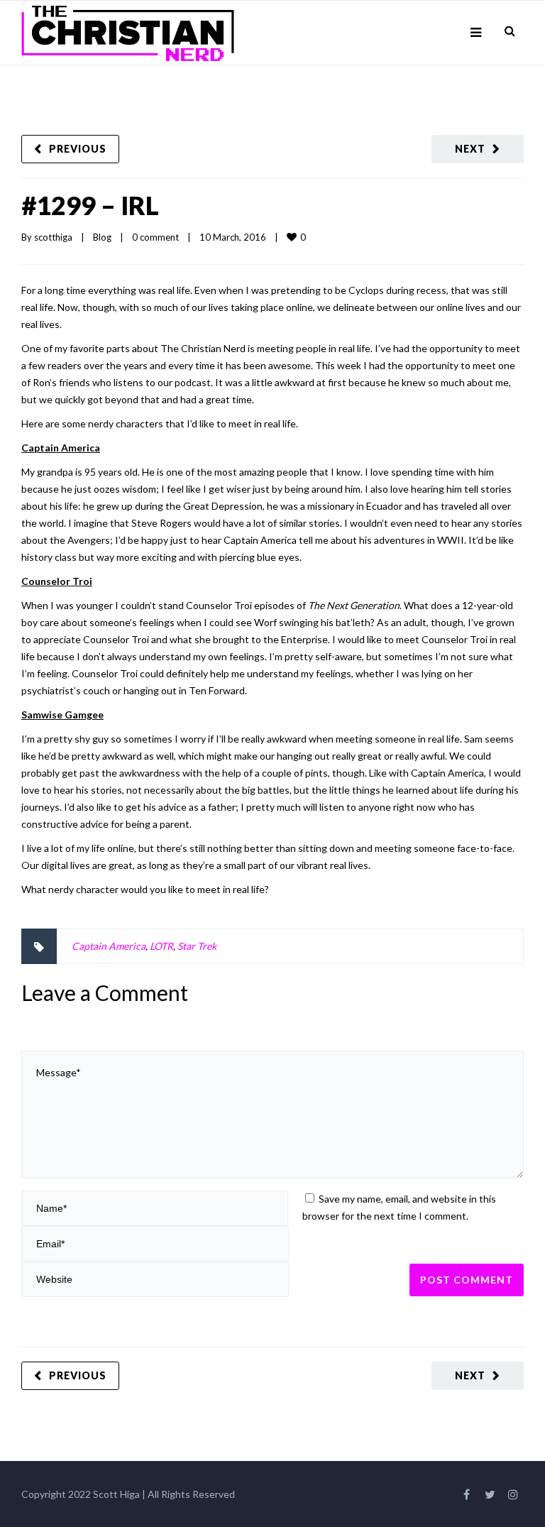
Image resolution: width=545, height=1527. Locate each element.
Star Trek (196, 946)
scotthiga (53, 237)
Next (470, 149)
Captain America (108, 946)
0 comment (155, 237)
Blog (102, 237)
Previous (77, 149)
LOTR (161, 946)
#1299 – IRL (90, 205)
